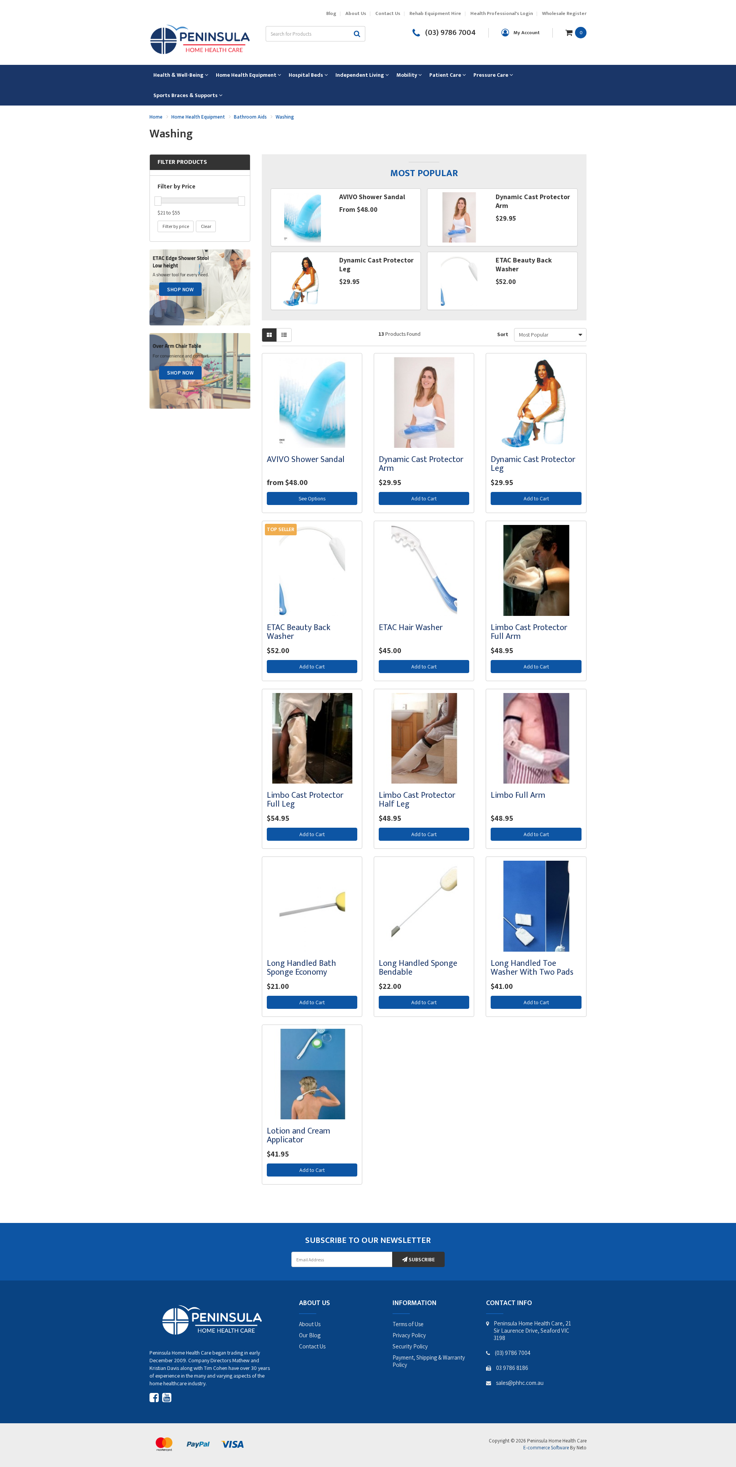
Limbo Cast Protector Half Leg (417, 799)
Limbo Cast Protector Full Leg (305, 799)
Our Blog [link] (309, 1335)
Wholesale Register (564, 13)
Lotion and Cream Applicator (298, 1135)
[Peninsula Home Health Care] (200, 38)
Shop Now (180, 289)
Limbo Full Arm (518, 795)
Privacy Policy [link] (409, 1335)
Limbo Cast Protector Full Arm (529, 632)
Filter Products (182, 162)
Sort (502, 334)
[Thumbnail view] (269, 335)
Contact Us (387, 13)
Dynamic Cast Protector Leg (533, 463)
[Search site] (357, 33)
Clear (206, 226)
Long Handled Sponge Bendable (418, 967)
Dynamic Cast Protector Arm (421, 463)
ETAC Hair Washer (411, 627)
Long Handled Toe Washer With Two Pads (532, 967)
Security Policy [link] (410, 1346)
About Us (355, 13)
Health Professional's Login (501, 13)
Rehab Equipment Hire (435, 13)
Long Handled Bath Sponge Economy (301, 967)
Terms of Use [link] (408, 1324)
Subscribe (421, 1259)
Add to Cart (424, 498)
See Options (312, 498)
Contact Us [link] (312, 1346)
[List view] (284, 335)
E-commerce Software (546, 1447)
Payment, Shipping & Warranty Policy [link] (429, 1361)
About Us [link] (309, 1324)
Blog (331, 13)
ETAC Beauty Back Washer (298, 632)
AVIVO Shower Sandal (306, 459)
